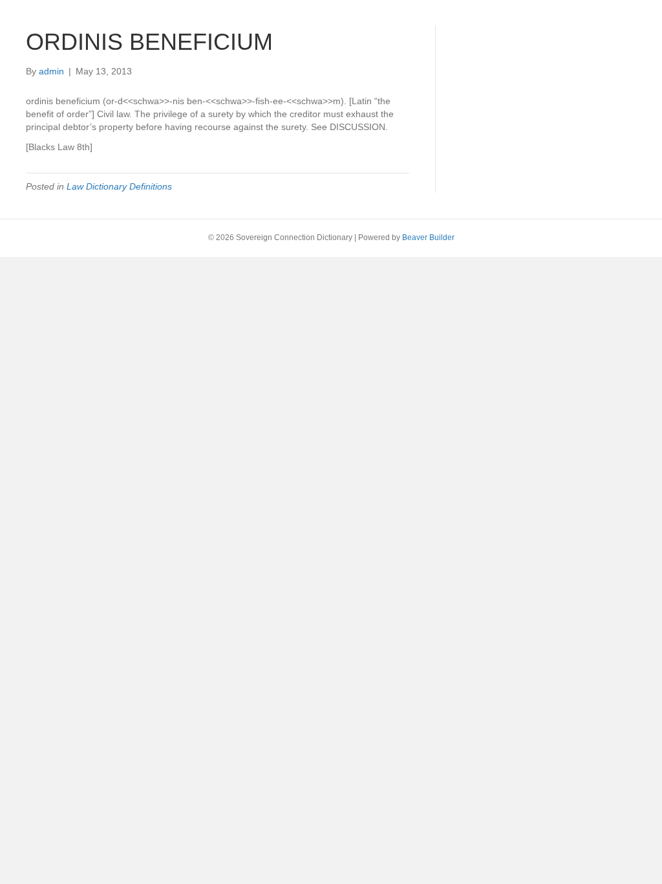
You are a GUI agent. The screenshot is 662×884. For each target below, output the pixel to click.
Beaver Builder (428, 237)
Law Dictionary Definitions (119, 186)
